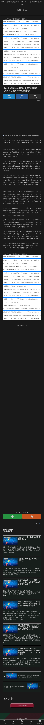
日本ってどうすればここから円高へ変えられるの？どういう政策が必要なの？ (21, 60)
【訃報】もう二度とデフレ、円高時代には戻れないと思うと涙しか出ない (20, 64)
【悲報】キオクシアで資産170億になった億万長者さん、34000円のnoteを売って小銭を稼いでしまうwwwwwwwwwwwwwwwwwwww (22, 83)
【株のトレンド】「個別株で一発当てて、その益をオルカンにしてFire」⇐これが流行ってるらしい (22, 57)
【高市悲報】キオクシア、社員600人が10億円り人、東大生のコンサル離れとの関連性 (22, 41)
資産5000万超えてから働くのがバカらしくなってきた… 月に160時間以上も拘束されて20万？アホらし (22, 21)
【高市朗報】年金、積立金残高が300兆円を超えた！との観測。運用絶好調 (21, 38)
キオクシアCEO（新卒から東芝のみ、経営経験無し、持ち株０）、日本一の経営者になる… (22, 73)
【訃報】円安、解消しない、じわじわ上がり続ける (15, 51)
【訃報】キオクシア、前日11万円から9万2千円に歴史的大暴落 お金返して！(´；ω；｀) (22, 47)
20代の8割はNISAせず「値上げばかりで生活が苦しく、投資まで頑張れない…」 (22, 34)
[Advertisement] (22, 117)
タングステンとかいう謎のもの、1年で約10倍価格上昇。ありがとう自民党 (21, 25)
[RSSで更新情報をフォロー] (31, 516)
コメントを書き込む (22, 705)
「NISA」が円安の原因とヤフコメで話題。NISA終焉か (16, 70)
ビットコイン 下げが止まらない (10, 67)
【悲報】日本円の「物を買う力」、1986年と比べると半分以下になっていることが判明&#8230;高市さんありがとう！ (22, 54)
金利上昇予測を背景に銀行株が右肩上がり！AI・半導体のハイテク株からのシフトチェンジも (22, 77)
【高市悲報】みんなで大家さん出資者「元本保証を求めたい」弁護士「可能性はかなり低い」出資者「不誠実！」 (22, 44)
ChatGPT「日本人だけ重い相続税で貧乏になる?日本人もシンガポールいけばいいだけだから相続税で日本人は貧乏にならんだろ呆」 (22, 31)
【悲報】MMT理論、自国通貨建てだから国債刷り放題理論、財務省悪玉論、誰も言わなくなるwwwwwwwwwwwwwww (22, 80)
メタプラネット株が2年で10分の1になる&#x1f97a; (15, 28)
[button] (39, 390)
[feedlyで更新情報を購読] (12, 516)
